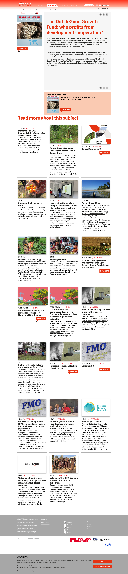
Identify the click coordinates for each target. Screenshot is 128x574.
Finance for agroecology (29, 259)
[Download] (53, 112)
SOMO (101, 316)
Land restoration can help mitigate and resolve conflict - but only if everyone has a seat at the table (63, 206)
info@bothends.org (45, 524)
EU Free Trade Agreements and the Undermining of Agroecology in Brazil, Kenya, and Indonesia (95, 264)
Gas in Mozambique (91, 203)
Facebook (69, 524)
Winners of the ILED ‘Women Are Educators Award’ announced (64, 480)
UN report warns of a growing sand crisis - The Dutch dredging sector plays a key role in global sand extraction (63, 314)
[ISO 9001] (95, 541)
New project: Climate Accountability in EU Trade (94, 422)
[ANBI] (108, 546)
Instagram (69, 522)
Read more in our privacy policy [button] (25, 570)
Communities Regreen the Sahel (30, 204)
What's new (25, 9)
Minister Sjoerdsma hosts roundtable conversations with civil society (62, 423)
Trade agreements (59, 259)
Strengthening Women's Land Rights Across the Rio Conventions (62, 150)
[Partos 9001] (105, 541)
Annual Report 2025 (91, 149)
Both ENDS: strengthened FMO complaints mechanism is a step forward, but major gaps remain (31, 425)
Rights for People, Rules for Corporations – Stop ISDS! (31, 366)
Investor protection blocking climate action (63, 367)
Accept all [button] (102, 561)
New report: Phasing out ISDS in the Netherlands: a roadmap (96, 311)
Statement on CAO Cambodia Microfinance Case (32, 131)
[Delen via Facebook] (107, 15)
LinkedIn (69, 532)
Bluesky (69, 527)
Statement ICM (89, 366)
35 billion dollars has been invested (95, 213)
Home (20, 9)
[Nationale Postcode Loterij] (80, 541)
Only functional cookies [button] (102, 566)
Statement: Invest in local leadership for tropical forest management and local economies (32, 481)
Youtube (69, 529)
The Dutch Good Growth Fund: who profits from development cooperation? (53, 9)
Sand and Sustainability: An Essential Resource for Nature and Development (31, 312)
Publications (32, 9)
